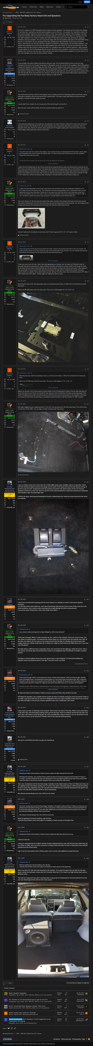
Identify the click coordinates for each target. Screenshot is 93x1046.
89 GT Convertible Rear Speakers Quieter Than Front (27, 1006)
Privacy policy (76, 1039)
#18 (88, 799)
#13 (88, 625)
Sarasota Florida (11, 731)
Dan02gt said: (23, 803)
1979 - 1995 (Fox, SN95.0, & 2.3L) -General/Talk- (38, 995)
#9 (88, 369)
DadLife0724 (80, 1001)
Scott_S (11, 1014)
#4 (88, 121)
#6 (88, 182)
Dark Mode (8, 1039)
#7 (88, 242)
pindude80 (12, 1023)
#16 (88, 737)
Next (10, 22)
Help (83, 1039)
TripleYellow (12, 995)
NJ (14, 619)
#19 (88, 827)
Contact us (56, 1039)
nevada (13, 760)
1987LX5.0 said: (24, 186)
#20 (87, 858)
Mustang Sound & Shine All (30, 1014)
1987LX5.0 (7, 18)
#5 (88, 145)
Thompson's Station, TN (13, 138)
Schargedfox (12, 1001)
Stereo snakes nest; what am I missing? (22, 1013)
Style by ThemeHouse (48, 1043)
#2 (88, 60)
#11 (88, 482)
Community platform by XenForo (22, 1043)
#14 (88, 671)
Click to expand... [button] (53, 163)
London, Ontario (11, 46)
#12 (88, 599)
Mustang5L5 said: (24, 149)
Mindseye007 (80, 1020)
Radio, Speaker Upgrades (17, 993)
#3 (88, 91)
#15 (88, 707)
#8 (88, 281)
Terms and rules (66, 1039)
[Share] (85, 27)
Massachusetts (11, 114)
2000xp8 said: (23, 629)
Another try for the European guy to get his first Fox (30, 999)
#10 (88, 404)
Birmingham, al (11, 85)
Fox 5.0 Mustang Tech (30, 1023)
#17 (88, 766)
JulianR (11, 1008)
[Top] (86, 1039)
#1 (88, 27)
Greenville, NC (11, 507)
